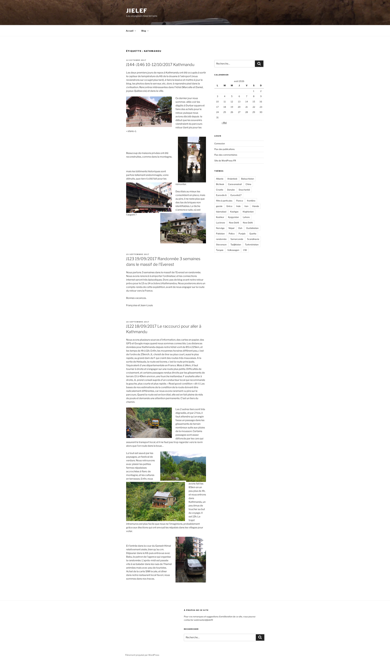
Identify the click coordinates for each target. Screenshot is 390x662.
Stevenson (221, 244)
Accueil (129, 30)
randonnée (221, 239)
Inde (238, 206)
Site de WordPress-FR (225, 160)
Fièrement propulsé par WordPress (142, 655)
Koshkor (220, 217)
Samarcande (236, 239)
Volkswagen (233, 250)
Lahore (246, 217)
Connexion (219, 143)
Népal (231, 228)
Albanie (219, 178)
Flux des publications (224, 149)
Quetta (252, 233)
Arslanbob (232, 178)
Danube (231, 189)
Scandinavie (253, 239)
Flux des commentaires (225, 154)
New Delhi (248, 222)
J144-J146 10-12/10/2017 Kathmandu (160, 64)
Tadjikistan (235, 244)
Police (232, 233)
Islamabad (221, 211)
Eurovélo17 (235, 195)
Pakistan (220, 233)
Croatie (219, 189)
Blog (143, 30)
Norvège (220, 228)
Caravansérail (235, 184)
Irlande (255, 206)
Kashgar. (234, 211)
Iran (246, 206)
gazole (219, 206)
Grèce (229, 206)
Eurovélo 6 (221, 195)
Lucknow (220, 222)
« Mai (224, 122)
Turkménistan (252, 244)
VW (245, 250)
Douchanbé (244, 189)
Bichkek (220, 184)
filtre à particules (224, 200)
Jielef (136, 10)
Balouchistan (247, 178)
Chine (248, 184)
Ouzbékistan (252, 228)
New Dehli (234, 222)
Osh (240, 228)
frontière (251, 200)
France (239, 200)
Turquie (219, 250)
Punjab (242, 233)
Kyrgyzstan (233, 217)
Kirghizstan (248, 211)
